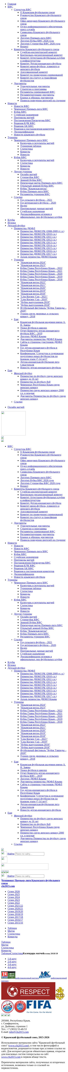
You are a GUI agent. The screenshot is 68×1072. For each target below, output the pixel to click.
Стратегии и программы (33, 89)
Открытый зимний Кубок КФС (37, 185)
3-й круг (12, 964)
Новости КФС (21, 106)
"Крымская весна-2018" (33, 293)
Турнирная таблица (30, 146)
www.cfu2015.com (18, 1045)
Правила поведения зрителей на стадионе (42, 100)
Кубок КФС (20, 112)
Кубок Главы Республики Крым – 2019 (41, 276)
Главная (12, 4)
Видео (23, 205)
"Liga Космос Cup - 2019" (34, 299)
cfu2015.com (8, 886)
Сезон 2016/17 (15, 920)
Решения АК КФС (24, 126)
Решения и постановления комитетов (34, 129)
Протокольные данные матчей (36, 208)
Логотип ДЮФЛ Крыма (33, 336)
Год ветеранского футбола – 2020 (38, 202)
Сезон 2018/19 (15, 914)
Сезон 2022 (14, 902)
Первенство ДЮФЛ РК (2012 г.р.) (38, 239)
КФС (10, 6)
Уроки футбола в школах (33, 327)
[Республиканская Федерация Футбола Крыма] (59, 998)
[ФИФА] (39, 1012)
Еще (16, 319)
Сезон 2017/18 (15, 917)
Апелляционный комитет (34, 72)
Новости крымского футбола (29, 134)
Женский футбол (23, 373)
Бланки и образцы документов (36, 97)
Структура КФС (22, 9)
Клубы (11, 220)
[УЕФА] (20, 1012)
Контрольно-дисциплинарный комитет (41, 55)
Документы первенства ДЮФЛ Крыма (41, 339)
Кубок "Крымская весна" (33, 188)
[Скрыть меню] (2, 872)
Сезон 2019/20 (15, 911)
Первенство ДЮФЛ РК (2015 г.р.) (38, 248)
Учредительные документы (35, 86)
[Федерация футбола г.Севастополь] (7, 1012)
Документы (20, 83)
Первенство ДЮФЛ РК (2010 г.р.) (38, 234)
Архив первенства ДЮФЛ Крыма (38, 256)
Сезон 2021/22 (15, 905)
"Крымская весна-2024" (33, 262)
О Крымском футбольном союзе (37, 12)
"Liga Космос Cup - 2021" (34, 296)
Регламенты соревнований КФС (37, 92)
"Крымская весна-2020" (33, 288)
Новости (12, 103)
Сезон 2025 (14, 894)
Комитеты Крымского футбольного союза (36, 49)
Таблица (12, 928)
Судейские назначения (26, 114)
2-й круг (12, 961)
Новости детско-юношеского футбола (40, 367)
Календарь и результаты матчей (37, 143)
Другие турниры (23, 171)
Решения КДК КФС (24, 123)
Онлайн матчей (28, 174)
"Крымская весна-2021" (33, 285)
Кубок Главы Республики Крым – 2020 (41, 273)
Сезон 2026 (14, 891)
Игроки (12, 222)
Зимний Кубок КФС (31, 180)
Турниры (12, 137)
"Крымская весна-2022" (33, 282)
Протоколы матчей (24, 117)
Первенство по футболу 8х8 (35, 381)
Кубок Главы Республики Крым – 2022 (41, 268)
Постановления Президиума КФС (32, 120)
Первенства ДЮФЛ (24, 228)
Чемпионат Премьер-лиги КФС (31, 109)
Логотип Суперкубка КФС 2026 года (40, 43)
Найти (10, 853)
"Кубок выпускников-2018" (35, 305)
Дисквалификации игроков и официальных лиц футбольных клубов (41, 215)
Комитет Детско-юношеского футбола (40, 63)
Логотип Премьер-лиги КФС (36, 38)
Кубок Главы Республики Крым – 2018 (41, 279)
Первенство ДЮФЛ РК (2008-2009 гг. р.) (42, 231)
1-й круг (12, 958)
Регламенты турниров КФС (35, 194)
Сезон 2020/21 (15, 908)
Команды (25, 151)
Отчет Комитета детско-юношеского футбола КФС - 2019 (39, 332)
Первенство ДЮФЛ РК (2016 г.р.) (38, 251)
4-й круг (12, 967)
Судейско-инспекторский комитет (38, 52)
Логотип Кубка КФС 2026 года (37, 40)
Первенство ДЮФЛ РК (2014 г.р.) (38, 245)
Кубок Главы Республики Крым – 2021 (41, 271)
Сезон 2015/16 (15, 922)
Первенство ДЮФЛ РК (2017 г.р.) (38, 254)
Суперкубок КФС (29, 177)
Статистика (26, 148)
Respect (24, 46)
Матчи (11, 931)
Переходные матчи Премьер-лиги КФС (41, 183)
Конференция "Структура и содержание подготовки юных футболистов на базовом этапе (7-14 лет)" (42, 356)
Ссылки (18, 197)
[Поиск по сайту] (2, 849)
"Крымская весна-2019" (33, 291)
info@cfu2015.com (19, 1032)
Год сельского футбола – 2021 (36, 200)
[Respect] (28, 998)
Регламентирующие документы (37, 94)
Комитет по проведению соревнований (41, 75)
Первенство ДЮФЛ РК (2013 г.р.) (38, 242)
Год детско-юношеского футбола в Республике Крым (38, 349)
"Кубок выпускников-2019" (35, 302)
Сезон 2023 (14, 900)
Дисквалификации (24, 131)
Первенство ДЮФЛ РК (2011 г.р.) (38, 237)
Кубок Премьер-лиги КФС (34, 191)
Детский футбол (16, 225)
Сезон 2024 (14, 897)
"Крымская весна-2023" (33, 265)
